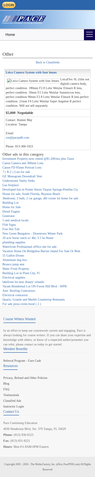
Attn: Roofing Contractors (18, 290)
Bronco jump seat (13, 264)
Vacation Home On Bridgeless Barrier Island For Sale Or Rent (41, 251)
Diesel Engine (11, 211)
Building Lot (10, 202)
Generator (8, 216)
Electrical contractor (15, 295)
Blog (6, 383)
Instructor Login (13, 406)
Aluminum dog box (14, 260)
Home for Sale (11, 207)
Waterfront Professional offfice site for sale (29, 246)
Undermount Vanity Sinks (18, 180)
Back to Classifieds (47, 62)
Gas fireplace (10, 185)
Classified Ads (12, 400)
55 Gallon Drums (13, 255)
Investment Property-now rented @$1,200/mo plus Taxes (38, 158)
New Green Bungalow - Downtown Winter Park (32, 233)
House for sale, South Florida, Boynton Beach (31, 194)
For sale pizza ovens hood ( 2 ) (21, 304)
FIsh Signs (9, 224)
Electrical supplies (13, 277)
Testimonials (11, 395)
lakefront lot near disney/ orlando (23, 282)
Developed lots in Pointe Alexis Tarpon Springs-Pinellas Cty (40, 189)
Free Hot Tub (10, 229)
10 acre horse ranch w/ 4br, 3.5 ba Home (27, 238)
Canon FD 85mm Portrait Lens (21, 167)
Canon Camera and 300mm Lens (22, 163)
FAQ (6, 389)
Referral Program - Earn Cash (22, 360)
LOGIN (9, 5)
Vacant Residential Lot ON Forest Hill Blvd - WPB (34, 286)
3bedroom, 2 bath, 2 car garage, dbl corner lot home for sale (40, 198)
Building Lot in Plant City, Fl (21, 273)
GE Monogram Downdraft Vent (22, 176)
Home (10, 35)
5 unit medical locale (15, 220)
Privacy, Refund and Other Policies (25, 378)
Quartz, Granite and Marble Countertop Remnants (33, 299)
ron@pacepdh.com (17, 137)
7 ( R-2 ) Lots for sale (16, 172)
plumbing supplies (13, 242)
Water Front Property (15, 268)
